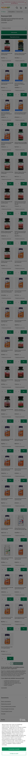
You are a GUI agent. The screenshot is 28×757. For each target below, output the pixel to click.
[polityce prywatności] (6, 732)
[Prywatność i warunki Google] (11, 735)
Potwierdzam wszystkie (14, 749)
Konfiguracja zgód (14, 753)
